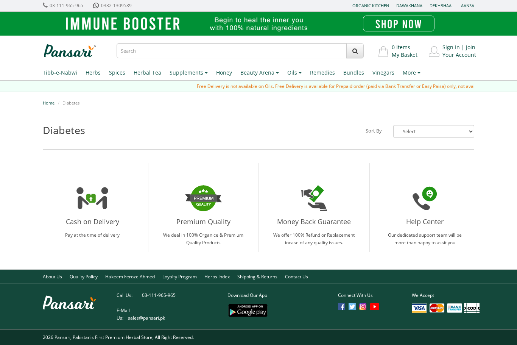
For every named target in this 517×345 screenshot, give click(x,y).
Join (470, 47)
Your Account (459, 54)
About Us (52, 276)
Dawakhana (409, 5)
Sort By (374, 130)
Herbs (93, 72)
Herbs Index (217, 276)
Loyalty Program (179, 276)
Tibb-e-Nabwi (60, 72)
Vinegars (383, 72)
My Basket (404, 54)
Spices (117, 72)
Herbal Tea (147, 72)
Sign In (451, 47)
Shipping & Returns (257, 276)
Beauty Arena (258, 72)
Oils (293, 72)
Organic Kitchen (370, 5)
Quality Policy (84, 276)
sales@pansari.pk (146, 318)
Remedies (322, 72)
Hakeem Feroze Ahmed (130, 276)
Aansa (467, 5)
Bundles (353, 72)
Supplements (187, 72)
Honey (224, 72)
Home (49, 103)
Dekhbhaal (442, 5)
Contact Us (296, 276)
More (410, 72)
